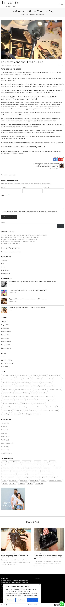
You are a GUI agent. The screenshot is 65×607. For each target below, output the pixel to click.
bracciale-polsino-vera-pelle (23, 389)
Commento (5, 195)
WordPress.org (5, 366)
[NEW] (13, 499)
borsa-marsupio (37, 461)
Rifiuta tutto (21, 600)
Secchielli (4, 450)
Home (22, 14)
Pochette (4, 446)
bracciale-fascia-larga (48, 464)
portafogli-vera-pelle (52, 477)
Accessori (4, 423)
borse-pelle (44, 151)
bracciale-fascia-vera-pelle (8, 468)
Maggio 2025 (5, 328)
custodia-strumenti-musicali (46, 474)
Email (25, 187)
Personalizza (10, 600)
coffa (34, 393)
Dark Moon (4, 436)
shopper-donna (7, 410)
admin (14, 65)
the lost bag (15, 414)
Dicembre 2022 (5, 345)
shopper (54, 151)
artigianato (42, 375)
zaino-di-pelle (21, 483)
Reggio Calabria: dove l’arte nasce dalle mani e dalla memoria (19, 239)
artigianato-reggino (8, 379)
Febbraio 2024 (5, 335)
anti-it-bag (33, 375)
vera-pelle (5, 483)
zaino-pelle (30, 483)
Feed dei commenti (7, 363)
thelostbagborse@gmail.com (33, 147)
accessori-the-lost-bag (14, 461)
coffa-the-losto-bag (33, 474)
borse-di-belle (47, 379)
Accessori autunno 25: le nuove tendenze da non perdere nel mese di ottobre (24, 235)
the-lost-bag (18, 410)
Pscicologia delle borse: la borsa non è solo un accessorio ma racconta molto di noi (48, 556)
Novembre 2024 (6, 331)
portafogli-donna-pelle (40, 477)
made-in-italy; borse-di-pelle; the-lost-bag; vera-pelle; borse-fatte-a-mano (24, 407)
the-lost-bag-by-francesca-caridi (48, 410)
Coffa (2, 433)
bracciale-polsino (7, 389)
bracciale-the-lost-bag (40, 389)
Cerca (3, 222)
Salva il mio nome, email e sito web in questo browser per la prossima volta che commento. (30, 211)
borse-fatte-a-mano (26, 151)
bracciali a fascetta (55, 389)
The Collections (37, 581)
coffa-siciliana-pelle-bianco (9, 474)
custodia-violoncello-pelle (8, 477)
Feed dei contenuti (7, 360)
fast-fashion (30, 400)
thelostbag (7, 153)
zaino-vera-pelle (39, 483)
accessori (4, 260)
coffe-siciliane (20, 400)
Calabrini (3, 430)
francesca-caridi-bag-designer (46, 400)
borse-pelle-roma (46, 382)
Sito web (46, 187)
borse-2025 (36, 379)
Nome (3, 187)
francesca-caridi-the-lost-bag (11, 403)
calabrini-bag (58, 468)
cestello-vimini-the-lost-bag (18, 471)
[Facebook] (1, 598)
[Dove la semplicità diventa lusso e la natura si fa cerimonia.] (16, 539)
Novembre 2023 (6, 341)
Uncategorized (5, 273)
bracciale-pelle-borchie (22, 468)
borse (27, 14)
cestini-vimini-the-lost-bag (22, 393)
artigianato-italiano (54, 375)
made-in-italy (26, 403)
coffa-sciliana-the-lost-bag (33, 471)
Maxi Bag (4, 440)
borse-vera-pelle (7, 386)
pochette (49, 151)
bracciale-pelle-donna (35, 468)
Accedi (3, 357)
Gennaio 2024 (5, 338)
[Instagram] (6, 605)
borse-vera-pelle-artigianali (22, 386)
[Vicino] (39, 584)
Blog (2, 263)
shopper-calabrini (13, 480)
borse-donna (17, 151)
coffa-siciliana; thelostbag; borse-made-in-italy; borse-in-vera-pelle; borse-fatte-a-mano (28, 396)
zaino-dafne (12, 483)
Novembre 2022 (6, 348)
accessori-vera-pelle (8, 375)
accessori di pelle (22, 375)
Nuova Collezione (6, 443)
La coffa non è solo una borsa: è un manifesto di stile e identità (19, 237)
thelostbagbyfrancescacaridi (17, 153)
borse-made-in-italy (36, 151)
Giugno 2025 (5, 325)
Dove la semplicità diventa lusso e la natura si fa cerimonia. (18, 241)
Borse (3, 426)
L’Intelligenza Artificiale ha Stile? (10, 243)
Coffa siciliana (5, 270)
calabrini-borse (6, 471)
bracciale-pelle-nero (47, 468)
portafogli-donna (27, 477)
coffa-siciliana (43, 393)
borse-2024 (26, 379)
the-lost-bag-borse (30, 410)
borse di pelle (50, 386)
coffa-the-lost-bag (8, 400)
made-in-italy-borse (39, 403)
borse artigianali (10, 151)
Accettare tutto (32, 600)
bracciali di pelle (7, 393)
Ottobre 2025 (5, 321)
